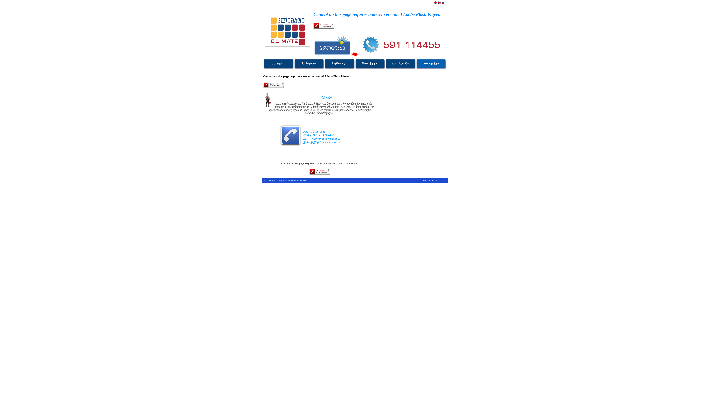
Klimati (443, 181)
